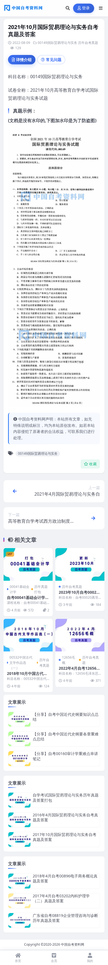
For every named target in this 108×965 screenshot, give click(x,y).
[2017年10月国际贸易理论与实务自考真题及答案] (19, 839)
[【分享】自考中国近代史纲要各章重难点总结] (19, 739)
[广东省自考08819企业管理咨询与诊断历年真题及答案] (19, 920)
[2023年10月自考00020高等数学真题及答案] (79, 564)
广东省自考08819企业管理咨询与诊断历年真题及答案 (65, 918)
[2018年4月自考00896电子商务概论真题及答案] (19, 881)
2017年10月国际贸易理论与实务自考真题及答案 (64, 837)
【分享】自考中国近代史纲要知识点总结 (66, 717)
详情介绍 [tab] (24, 59)
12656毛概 (68, 660)
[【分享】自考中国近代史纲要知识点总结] (19, 719)
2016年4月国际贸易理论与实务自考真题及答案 (65, 817)
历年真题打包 (41, 589)
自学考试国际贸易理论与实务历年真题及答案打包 (66, 797)
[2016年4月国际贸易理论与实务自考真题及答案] (19, 820)
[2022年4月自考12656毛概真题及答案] (79, 635)
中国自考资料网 (72, 944)
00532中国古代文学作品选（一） (20, 662)
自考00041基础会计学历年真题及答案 (28, 600)
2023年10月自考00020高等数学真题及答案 (79, 595)
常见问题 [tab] (53, 59)
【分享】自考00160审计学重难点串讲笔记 (65, 756)
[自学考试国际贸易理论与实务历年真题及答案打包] (19, 800)
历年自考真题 (88, 42)
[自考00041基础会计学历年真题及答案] (28, 564)
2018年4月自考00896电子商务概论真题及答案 (65, 878)
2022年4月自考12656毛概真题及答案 (79, 671)
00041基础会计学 (19, 589)
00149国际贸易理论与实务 (57, 42)
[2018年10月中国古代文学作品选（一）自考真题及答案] (28, 635)
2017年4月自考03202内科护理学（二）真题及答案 (61, 898)
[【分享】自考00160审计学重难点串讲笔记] (19, 758)
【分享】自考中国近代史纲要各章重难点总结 (66, 736)
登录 (86, 8)
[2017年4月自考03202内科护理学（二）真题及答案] (19, 900)
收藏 (93, 464)
